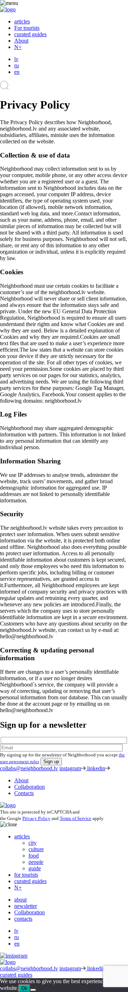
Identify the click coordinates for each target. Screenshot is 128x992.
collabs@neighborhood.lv (29, 768)
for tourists (26, 875)
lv (16, 59)
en (17, 72)
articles (22, 21)
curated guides (30, 34)
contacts (23, 919)
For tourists (26, 28)
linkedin (96, 768)
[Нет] (33, 990)
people (35, 862)
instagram (70, 768)
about (20, 900)
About (21, 41)
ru (16, 65)
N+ (18, 47)
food (33, 856)
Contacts (24, 793)
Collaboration (29, 787)
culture (36, 849)
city (32, 843)
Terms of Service (75, 818)
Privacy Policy (36, 818)
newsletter (25, 906)
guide (34, 868)
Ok (24, 988)
